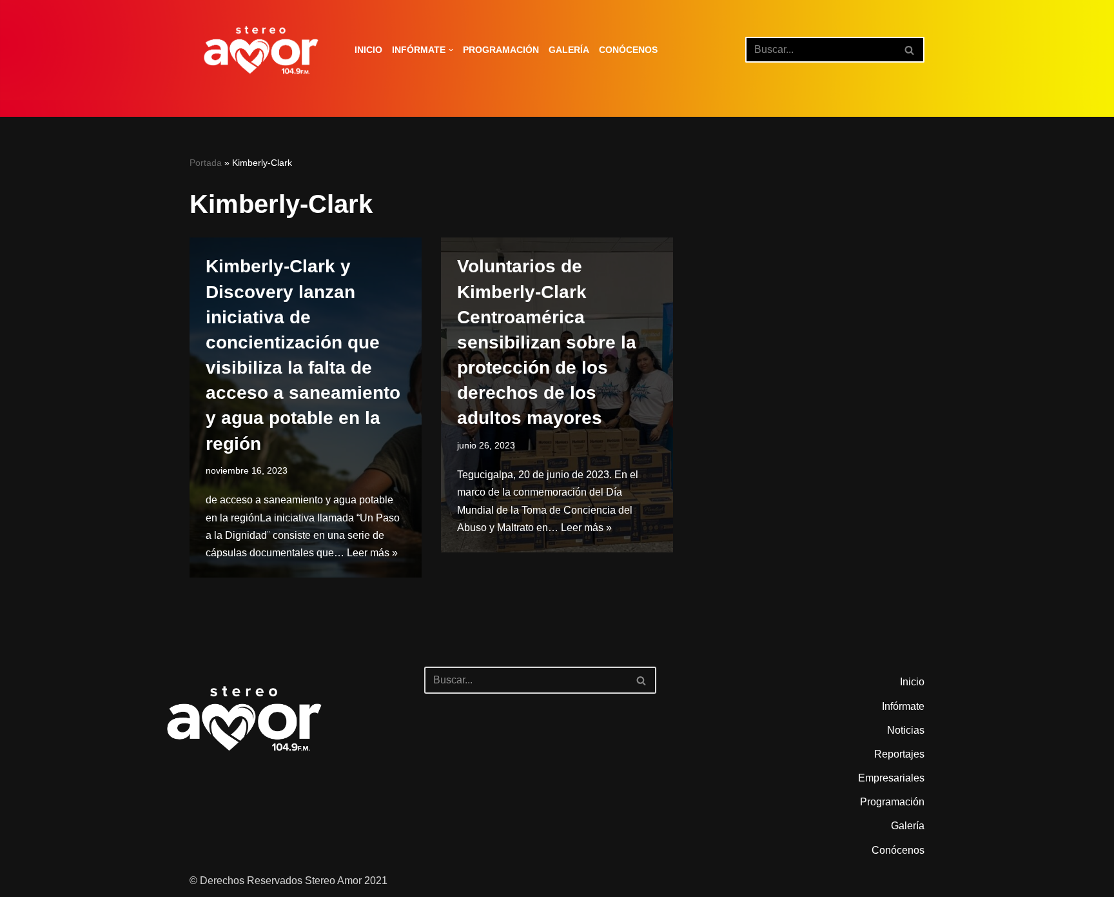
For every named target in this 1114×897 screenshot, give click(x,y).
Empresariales (891, 777)
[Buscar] (909, 50)
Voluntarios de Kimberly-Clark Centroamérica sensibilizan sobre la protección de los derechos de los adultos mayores (546, 342)
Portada (206, 162)
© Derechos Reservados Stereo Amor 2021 (288, 880)
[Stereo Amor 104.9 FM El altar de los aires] (261, 50)
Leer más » (372, 552)
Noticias (905, 730)
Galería (569, 50)
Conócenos (628, 50)
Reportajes (899, 754)
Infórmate (903, 706)
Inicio (368, 50)
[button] (451, 50)
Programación (501, 50)
